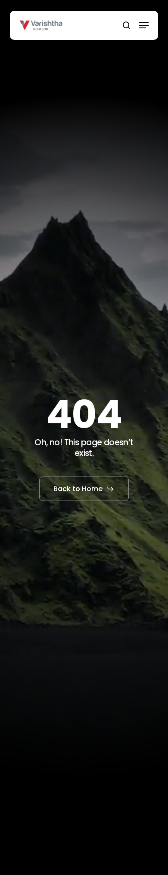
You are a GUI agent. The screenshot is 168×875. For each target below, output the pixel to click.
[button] (144, 25)
